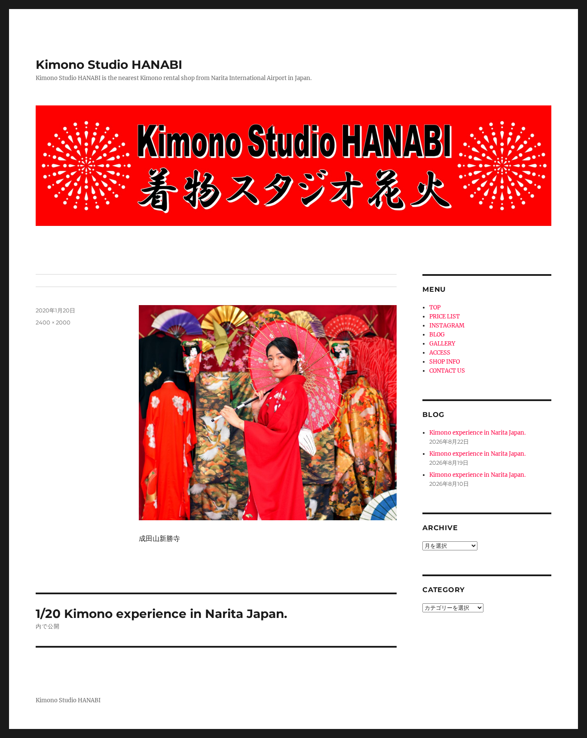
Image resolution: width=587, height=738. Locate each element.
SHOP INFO (444, 361)
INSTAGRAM (447, 325)
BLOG (437, 334)
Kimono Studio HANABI (109, 64)
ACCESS (439, 352)
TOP (434, 307)
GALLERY (442, 343)
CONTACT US (447, 370)
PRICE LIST (444, 316)
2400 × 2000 (53, 322)
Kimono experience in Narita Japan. (477, 432)
